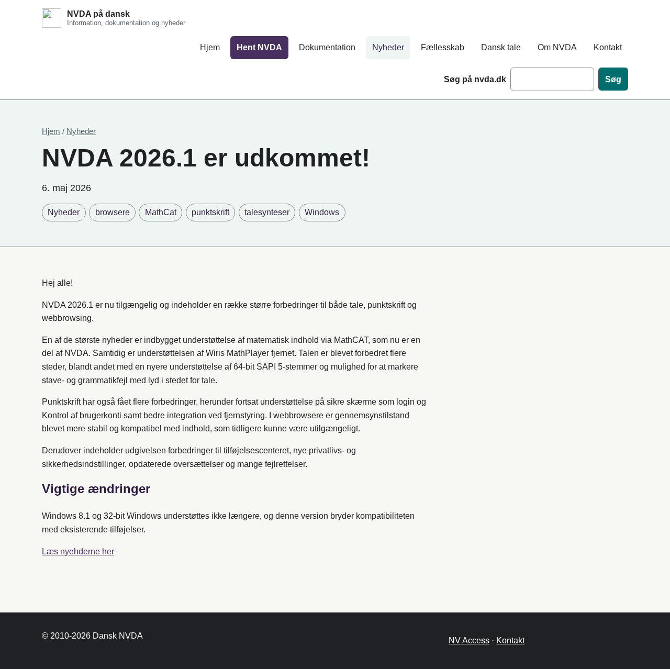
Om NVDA (557, 47)
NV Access (469, 640)
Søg (613, 79)
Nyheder (388, 47)
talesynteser (266, 212)
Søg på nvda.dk (475, 79)
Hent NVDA (259, 47)
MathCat (160, 212)
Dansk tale (501, 47)
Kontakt (608, 47)
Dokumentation (327, 47)
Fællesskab (442, 47)
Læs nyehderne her (78, 551)
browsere (112, 212)
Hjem (210, 47)
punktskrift (210, 212)
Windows (322, 212)
